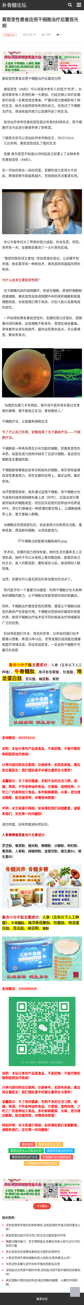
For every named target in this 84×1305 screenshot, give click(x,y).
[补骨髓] (42, 63)
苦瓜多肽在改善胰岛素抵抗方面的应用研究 (33, 1252)
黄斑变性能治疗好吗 (60, 1151)
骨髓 (25, 671)
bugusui (9, 34)
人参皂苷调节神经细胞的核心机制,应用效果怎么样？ (39, 1258)
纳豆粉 (44, 679)
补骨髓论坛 (14, 5)
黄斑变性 (27, 1144)
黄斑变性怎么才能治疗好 (26, 1151)
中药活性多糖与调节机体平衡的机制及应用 (33, 1264)
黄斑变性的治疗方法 (25, 1157)
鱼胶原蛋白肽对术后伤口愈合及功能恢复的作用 (36, 1235)
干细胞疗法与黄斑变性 (57, 1157)
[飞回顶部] (75, 1292)
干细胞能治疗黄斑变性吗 (41, 1163)
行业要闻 (42, 1206)
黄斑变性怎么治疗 (49, 1144)
